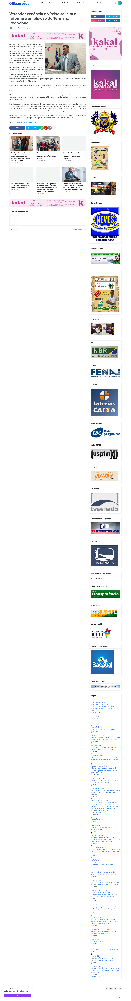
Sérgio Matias (95, 825)
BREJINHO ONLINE (97, 917)
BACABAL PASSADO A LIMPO (100, 929)
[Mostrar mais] (54, 128)
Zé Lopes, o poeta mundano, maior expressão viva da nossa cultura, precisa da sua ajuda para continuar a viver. (105, 839)
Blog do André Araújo (98, 778)
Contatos (118, 998)
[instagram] (115, 988)
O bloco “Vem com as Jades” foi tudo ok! (104, 950)
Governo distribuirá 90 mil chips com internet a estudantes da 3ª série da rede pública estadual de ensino (104, 921)
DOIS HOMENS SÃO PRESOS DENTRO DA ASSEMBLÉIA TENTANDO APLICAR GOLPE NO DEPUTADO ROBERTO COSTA (105, 970)
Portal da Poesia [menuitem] (68, 3)
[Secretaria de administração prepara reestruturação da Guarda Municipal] (47, 143)
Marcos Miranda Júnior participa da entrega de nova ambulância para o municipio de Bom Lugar (105, 792)
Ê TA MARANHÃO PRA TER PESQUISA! (103, 729)
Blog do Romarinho (97, 819)
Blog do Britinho (96, 880)
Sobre (110, 998)
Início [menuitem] (36, 3)
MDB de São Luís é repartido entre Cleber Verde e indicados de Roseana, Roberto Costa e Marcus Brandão (20, 156)
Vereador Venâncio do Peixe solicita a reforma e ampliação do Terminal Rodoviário (72, 155)
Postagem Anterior (16, 229)
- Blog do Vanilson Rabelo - (100, 735)
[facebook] (106, 988)
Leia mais (24, 991)
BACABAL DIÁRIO (96, 966)
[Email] (50, 128)
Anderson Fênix (96, 956)
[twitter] (111, 988)
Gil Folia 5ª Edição (97, 941)
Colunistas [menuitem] (81, 3)
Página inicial (13, 10)
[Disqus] (47, 256)
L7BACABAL (95, 860)
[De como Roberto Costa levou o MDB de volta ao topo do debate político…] (21, 174)
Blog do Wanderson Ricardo (100, 766)
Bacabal (19, 122)
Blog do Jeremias (96, 939)
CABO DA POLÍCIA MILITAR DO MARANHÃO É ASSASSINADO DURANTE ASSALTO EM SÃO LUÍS (105, 852)
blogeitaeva (94, 948)
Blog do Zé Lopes (96, 727)
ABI (21, 10)
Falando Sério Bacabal (98, 702)
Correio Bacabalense (97, 905)
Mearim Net (94, 870)
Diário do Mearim (96, 745)
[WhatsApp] (42, 128)
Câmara (25, 122)
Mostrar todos (95, 976)
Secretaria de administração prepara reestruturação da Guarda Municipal (47, 155)
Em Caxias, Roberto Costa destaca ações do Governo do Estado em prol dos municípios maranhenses (73, 186)
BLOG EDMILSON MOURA (99, 801)
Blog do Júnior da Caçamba (100, 890)
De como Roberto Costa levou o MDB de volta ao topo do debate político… (20, 185)
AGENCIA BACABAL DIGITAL (100, 848)
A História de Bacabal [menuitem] (49, 3)
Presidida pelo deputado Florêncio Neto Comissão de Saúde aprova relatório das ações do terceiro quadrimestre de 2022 (47, 187)
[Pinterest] (46, 128)
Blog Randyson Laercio (98, 788)
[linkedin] (120, 988)
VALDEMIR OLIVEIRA (97, 756)
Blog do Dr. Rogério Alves (99, 717)
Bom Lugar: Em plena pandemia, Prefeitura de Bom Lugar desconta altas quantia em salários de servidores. (105, 909)
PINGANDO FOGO (97, 835)
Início (104, 998)
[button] (115, 3)
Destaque (32, 122)
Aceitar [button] (17, 995)
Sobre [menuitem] (92, 3)
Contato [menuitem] (100, 3)
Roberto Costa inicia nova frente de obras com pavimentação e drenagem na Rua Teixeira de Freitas (104, 770)
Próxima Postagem (78, 229)
